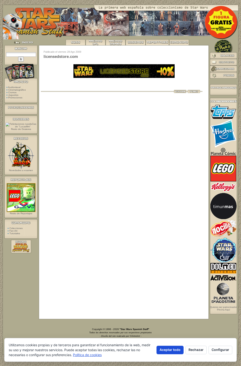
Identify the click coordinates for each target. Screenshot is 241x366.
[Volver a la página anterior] (180, 92)
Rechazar (196, 350)
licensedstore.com (61, 56)
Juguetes (13, 95)
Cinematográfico (17, 89)
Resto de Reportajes (21, 213)
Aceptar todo (170, 350)
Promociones (15, 97)
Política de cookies (87, 355)
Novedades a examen (21, 170)
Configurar (220, 350)
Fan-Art (13, 230)
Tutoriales (14, 233)
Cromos (12, 92)
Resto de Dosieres (21, 129)
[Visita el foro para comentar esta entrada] (194, 92)
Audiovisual (14, 87)
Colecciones (16, 228)
